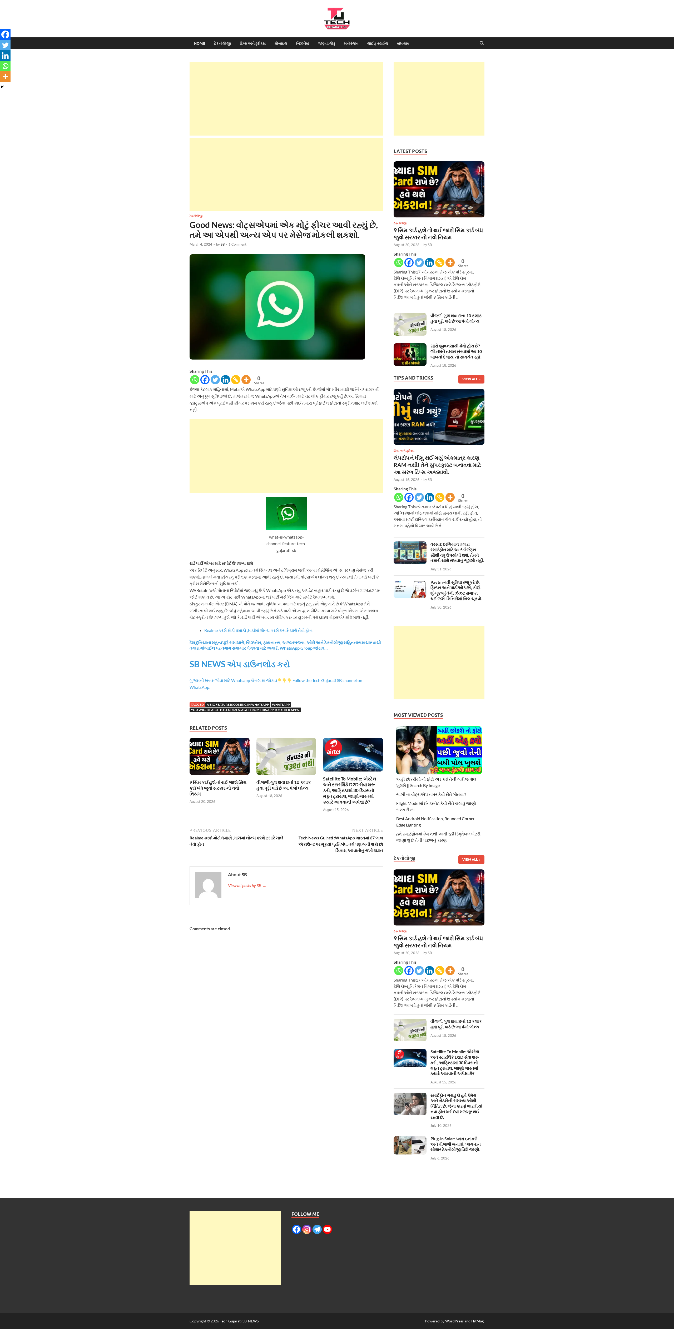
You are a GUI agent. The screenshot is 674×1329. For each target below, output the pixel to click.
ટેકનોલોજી (222, 43)
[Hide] (2, 87)
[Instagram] (306, 1229)
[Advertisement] (286, 99)
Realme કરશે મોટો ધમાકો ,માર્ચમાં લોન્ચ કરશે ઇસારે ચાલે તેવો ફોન (258, 630)
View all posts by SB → (247, 885)
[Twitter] (215, 379)
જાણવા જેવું (326, 43)
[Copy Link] (235, 379)
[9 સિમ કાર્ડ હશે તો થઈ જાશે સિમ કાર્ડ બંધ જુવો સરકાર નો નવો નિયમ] (220, 757)
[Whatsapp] (194, 379)
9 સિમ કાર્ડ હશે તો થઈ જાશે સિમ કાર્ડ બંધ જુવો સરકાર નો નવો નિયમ (218, 788)
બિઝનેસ (302, 43)
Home (199, 43)
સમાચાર (403, 43)
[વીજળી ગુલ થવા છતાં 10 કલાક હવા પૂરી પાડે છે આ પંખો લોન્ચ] (286, 757)
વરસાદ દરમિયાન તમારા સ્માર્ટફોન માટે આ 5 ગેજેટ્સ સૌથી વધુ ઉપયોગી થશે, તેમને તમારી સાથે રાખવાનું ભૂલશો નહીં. (457, 552)
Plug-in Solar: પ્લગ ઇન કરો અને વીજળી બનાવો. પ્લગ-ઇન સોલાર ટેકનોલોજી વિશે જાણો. (455, 1144)
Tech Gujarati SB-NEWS (239, 1321)
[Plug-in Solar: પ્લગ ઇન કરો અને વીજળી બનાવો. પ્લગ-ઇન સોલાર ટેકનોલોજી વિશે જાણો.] (410, 1139)
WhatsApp (281, 704)
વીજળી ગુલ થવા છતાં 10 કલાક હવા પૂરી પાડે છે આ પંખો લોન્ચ (283, 785)
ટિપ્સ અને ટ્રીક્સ (253, 43)
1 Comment (237, 244)
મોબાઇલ (281, 43)
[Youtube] (327, 1229)
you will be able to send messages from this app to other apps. (245, 710)
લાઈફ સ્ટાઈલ (377, 43)
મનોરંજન (351, 43)
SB (223, 244)
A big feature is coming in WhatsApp (238, 704)
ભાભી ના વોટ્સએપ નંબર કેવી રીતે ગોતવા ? (431, 794)
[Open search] (482, 43)
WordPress (454, 1321)
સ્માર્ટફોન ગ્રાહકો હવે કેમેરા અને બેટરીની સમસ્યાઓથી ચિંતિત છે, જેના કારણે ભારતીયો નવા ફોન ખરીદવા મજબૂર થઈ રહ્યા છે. (456, 1106)
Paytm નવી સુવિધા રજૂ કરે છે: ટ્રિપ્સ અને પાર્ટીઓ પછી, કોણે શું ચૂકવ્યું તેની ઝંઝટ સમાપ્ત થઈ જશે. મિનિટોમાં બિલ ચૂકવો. (456, 590)
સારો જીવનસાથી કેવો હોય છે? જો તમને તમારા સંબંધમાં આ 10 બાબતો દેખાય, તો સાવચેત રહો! (456, 351)
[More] (246, 379)
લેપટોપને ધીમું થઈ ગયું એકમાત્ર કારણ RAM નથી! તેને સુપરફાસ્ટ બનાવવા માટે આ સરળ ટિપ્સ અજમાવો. (437, 464)
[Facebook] (205, 379)
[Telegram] (317, 1229)
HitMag (477, 1321)
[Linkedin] (225, 379)
